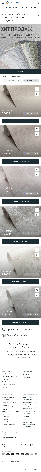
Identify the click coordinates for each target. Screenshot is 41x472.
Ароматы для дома (9, 7)
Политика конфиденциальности (10, 411)
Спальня (23, 7)
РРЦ (24, 419)
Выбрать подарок (9, 424)
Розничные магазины (6, 380)
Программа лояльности (6, 415)
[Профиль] (34, 3)
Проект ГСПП (28, 409)
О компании (27, 372)
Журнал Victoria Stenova (8, 420)
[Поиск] (6, 469)
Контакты (26, 377)
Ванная (33, 7)
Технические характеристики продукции (29, 424)
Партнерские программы (28, 398)
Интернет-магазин (9, 384)
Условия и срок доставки (8, 398)
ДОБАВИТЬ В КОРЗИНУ (20, 121)
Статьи (4, 434)
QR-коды (26, 416)
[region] (20, 80)
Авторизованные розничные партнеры (29, 404)
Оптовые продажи (9, 376)
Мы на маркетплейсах (8, 388)
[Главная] (18, 2)
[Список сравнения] (25, 469)
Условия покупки (9, 402)
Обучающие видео (9, 437)
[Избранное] (15, 469)
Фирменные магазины (7, 372)
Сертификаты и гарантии (29, 413)
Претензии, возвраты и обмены (10, 406)
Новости (26, 374)
